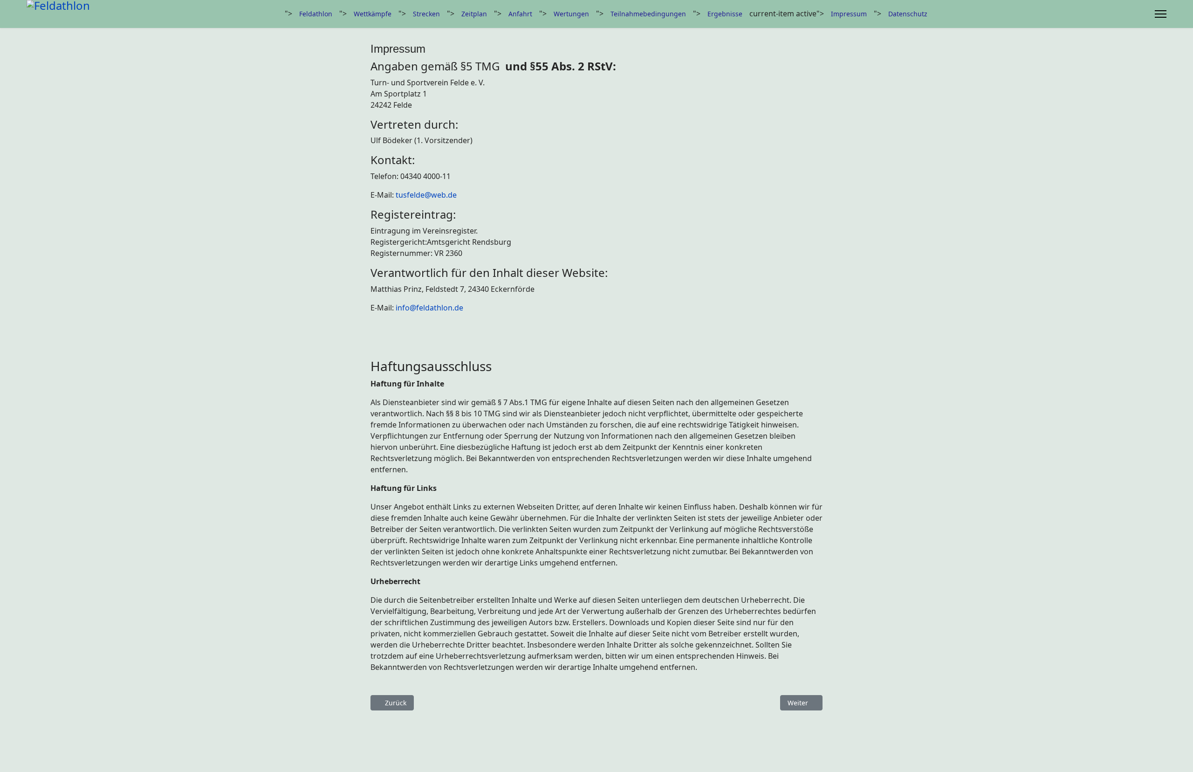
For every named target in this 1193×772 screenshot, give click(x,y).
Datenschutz (907, 13)
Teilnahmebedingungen (648, 13)
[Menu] (1160, 14)
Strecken (426, 13)
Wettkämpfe (372, 13)
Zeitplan (474, 13)
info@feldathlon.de (429, 308)
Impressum (849, 13)
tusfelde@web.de (426, 195)
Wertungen (571, 13)
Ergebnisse (724, 13)
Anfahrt (520, 13)
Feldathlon (315, 13)
